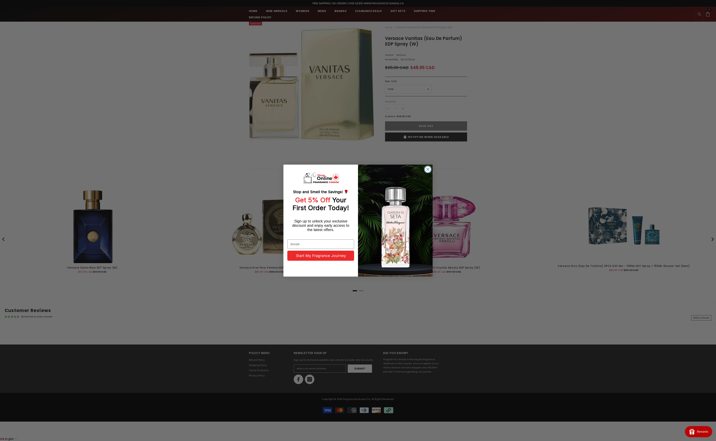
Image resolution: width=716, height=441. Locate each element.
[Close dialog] (428, 169)
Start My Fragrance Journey (321, 255)
